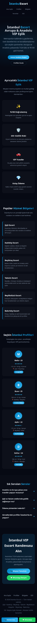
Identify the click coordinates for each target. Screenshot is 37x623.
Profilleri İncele (19, 63)
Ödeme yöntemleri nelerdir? (18, 508)
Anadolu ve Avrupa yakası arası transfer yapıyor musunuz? (18, 491)
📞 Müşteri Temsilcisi (18, 571)
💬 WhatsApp (27, 620)
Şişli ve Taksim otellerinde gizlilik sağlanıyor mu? (18, 500)
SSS (23, 13)
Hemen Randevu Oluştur (18, 57)
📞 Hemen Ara (10, 620)
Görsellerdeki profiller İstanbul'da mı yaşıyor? (18, 516)
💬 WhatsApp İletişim (18, 578)
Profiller (19, 9)
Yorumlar (15, 13)
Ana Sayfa (9, 9)
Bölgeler (28, 9)
